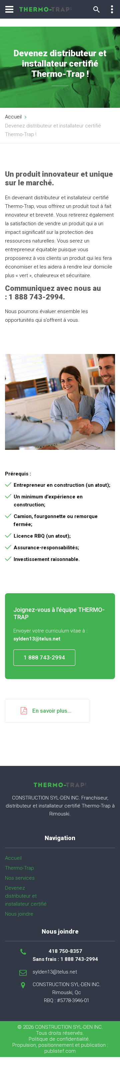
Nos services (20, 878)
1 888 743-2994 (44, 657)
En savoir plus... (51, 710)
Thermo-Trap (19, 868)
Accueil (13, 117)
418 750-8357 (65, 951)
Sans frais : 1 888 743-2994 (65, 959)
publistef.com (60, 1051)
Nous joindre (19, 914)
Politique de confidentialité (59, 1039)
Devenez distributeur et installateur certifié (26, 896)
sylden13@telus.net (55, 972)
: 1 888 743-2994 (34, 297)
